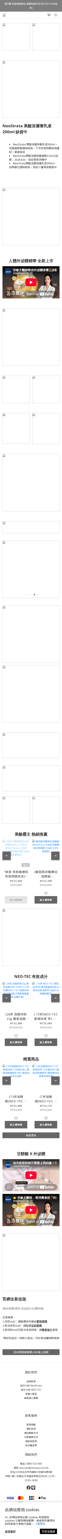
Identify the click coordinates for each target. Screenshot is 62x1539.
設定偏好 (10, 1531)
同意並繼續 (48, 1531)
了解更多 (40, 1524)
